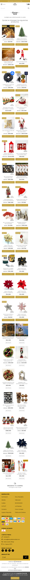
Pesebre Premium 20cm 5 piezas (21, 223)
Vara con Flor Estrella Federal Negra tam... (21, 269)
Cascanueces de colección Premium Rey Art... (8, 200)
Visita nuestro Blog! (9, 542)
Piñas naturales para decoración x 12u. (22, 428)
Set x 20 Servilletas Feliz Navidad (8, 223)
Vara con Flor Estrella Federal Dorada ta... (8, 246)
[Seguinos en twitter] (9, 550)
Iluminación (5, 497)
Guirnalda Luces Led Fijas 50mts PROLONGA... (8, 85)
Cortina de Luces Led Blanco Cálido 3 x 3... (8, 338)
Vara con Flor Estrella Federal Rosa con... (21, 315)
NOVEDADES (18, 503)
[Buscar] (28, 8)
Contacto (4, 509)
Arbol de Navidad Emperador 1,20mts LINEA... (8, 451)
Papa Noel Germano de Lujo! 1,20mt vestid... (21, 131)
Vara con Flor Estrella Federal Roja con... (21, 292)
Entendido (15, 578)
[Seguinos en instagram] (3, 550)
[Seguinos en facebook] (6, 550)
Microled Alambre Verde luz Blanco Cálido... (8, 269)
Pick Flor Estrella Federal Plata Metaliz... (8, 315)
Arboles (4, 500)
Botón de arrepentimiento (15, 570)
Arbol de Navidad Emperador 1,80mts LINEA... (22, 39)
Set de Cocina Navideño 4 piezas (22, 473)
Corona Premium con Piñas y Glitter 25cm (8, 383)
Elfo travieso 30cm (21, 61)
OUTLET (4, 506)
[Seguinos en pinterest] (13, 550)
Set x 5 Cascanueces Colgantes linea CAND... (21, 154)
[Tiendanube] (15, 562)
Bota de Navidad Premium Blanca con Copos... (21, 177)
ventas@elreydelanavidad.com (11, 539)
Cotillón (4, 503)
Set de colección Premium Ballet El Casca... (8, 428)
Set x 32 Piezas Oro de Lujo (8, 131)
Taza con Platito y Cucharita (22, 108)
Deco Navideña (19, 497)
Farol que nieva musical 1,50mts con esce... (8, 154)
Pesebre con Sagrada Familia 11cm (21, 383)
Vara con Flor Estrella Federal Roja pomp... (8, 292)
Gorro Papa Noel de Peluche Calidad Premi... (21, 200)
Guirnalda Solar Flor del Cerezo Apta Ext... (22, 85)
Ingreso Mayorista (6, 512)
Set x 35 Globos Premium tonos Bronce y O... (22, 405)
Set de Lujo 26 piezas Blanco (8, 405)
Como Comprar (19, 509)
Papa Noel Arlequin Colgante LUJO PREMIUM (21, 246)
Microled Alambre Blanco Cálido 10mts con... (8, 39)
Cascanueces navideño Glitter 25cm (21, 360)
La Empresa (18, 506)
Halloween (18, 500)
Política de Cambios (20, 512)
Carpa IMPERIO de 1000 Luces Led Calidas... (8, 62)
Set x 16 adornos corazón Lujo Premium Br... (8, 177)
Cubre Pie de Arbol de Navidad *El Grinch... (8, 360)
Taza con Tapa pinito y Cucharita (8, 473)
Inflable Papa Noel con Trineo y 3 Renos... (8, 108)
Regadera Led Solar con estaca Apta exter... (21, 338)
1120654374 (6, 537)
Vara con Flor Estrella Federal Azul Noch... (21, 451)
